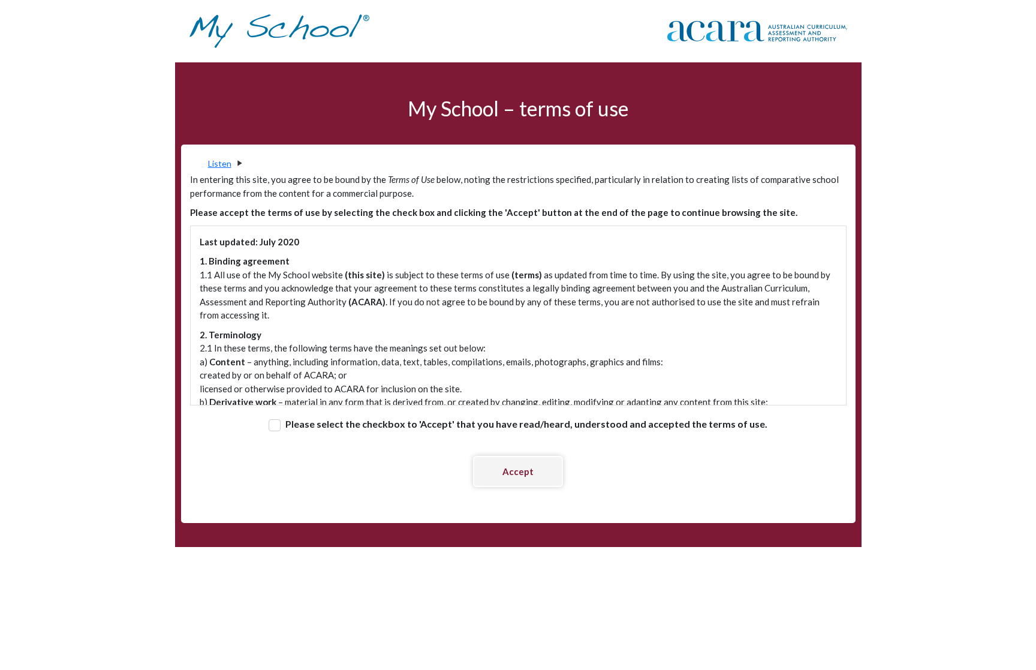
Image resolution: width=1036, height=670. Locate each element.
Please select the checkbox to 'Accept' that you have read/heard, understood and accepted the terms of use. (525, 423)
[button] (224, 163)
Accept (518, 471)
